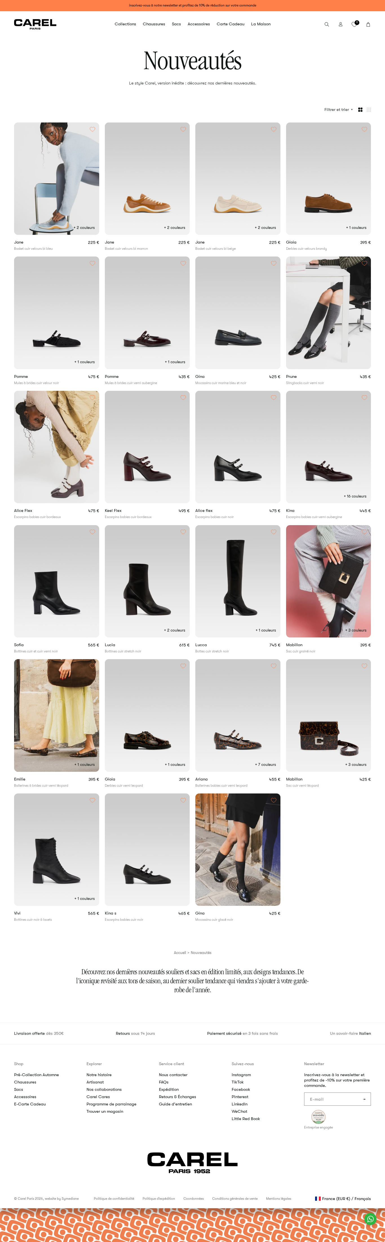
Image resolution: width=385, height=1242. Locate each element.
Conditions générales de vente (235, 1199)
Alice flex (213, 510)
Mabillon (300, 645)
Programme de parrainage (111, 1104)
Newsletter (314, 1064)
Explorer (94, 1064)
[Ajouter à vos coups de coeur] (92, 129)
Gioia (299, 242)
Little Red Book (246, 1118)
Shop (18, 1064)
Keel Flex (123, 510)
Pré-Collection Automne (36, 1074)
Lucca (208, 645)
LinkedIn (239, 1104)
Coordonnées (193, 1199)
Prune (302, 376)
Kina (300, 510)
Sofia (27, 645)
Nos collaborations (104, 1089)
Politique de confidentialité (114, 1199)
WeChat (239, 1111)
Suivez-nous (243, 1064)
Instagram (241, 1074)
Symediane (70, 1199)
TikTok (238, 1082)
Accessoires (25, 1096)
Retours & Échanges (177, 1096)
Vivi (25, 913)
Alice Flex (32, 510)
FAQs (164, 1082)
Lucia (118, 645)
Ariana (211, 779)
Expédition (169, 1089)
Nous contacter (173, 1074)
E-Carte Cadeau (30, 1104)
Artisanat (95, 1082)
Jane (25, 242)
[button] (125, 24)
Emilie (29, 779)
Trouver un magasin (105, 1111)
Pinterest (240, 1096)
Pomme (27, 376)
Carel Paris (26, 1199)
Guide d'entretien (175, 1104)
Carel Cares (98, 1096)
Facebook (241, 1089)
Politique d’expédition (159, 1199)
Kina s (120, 913)
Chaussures (25, 1082)
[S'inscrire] (364, 1099)
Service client (171, 1064)
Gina (210, 376)
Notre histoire (99, 1074)
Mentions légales (278, 1199)
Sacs (18, 1089)
